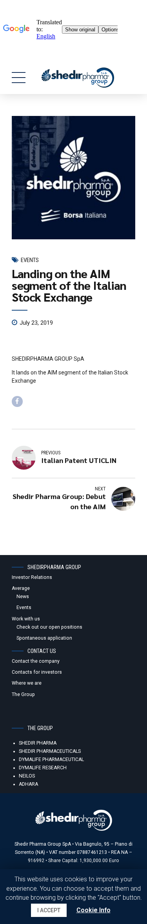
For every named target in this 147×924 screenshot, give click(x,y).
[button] (49, 910)
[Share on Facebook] (17, 401)
